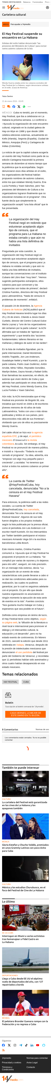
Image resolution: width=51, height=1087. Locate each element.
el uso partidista (24, 652)
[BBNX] (12, 1079)
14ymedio (6, 1058)
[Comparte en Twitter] (19, 106)
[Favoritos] (3, 106)
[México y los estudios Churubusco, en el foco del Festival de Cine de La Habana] (25, 869)
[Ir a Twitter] (10, 1045)
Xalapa (20, 645)
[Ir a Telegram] (21, 1045)
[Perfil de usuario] (47, 7)
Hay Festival (10, 682)
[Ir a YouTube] (38, 1045)
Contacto (31, 1067)
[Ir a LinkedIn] (32, 1045)
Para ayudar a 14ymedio (20, 24)
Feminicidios (38, 2)
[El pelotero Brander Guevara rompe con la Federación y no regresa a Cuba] (25, 1003)
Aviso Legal (32, 1062)
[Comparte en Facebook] (13, 106)
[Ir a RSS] (4, 1050)
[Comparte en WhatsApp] (24, 106)
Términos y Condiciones (8, 1068)
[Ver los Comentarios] (8, 106)
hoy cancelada (31, 509)
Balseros (26, 2)
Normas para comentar (37, 1058)
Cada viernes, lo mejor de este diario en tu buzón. (25, 714)
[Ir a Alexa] (44, 1045)
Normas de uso (42, 729)
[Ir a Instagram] (15, 1045)
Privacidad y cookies (11, 1062)
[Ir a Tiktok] (27, 1045)
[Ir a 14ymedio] (15, 7)
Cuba (26, 682)
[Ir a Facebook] (4, 1045)
